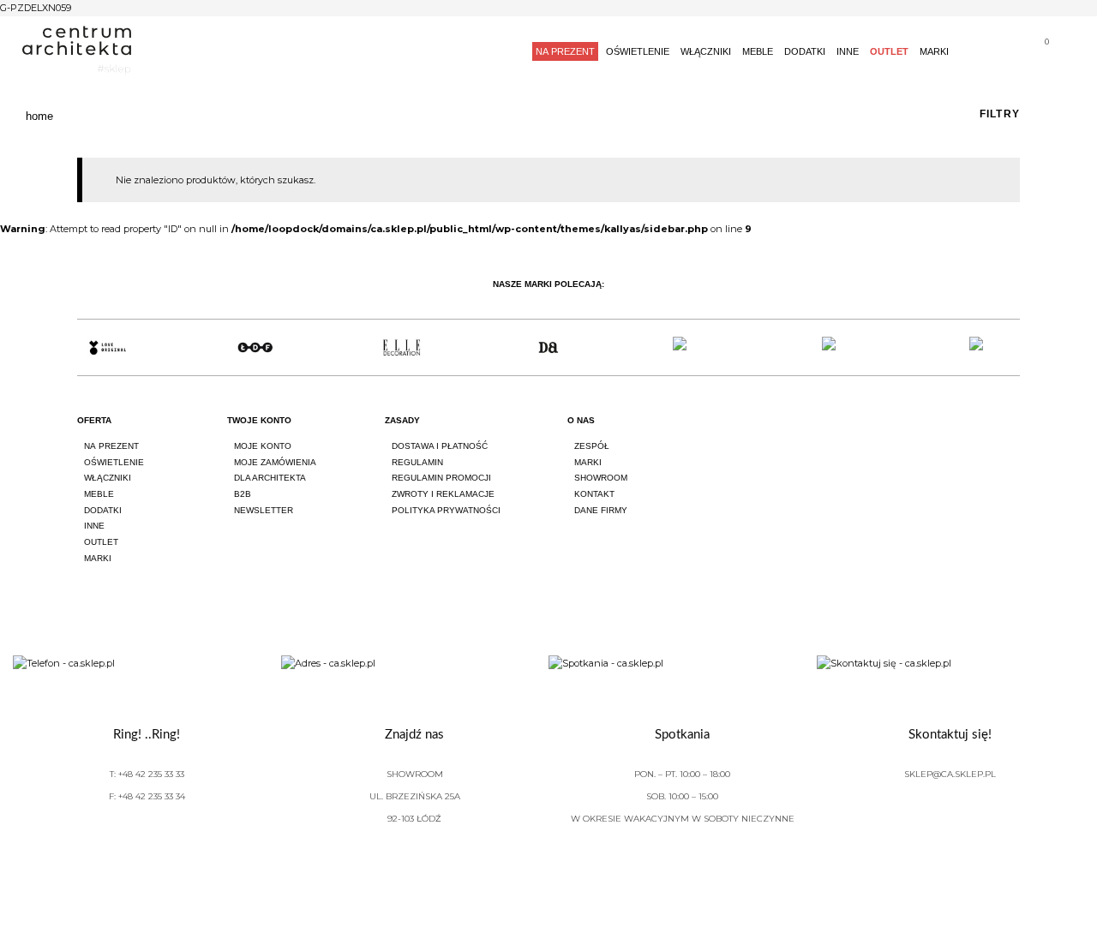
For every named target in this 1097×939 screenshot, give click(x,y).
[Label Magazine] (695, 347)
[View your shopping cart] (1040, 53)
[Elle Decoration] (401, 347)
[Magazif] (842, 347)
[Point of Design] (989, 347)
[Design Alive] (548, 347)
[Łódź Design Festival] (254, 347)
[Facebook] (917, 436)
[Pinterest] (1013, 436)
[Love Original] (107, 347)
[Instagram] (965, 436)
